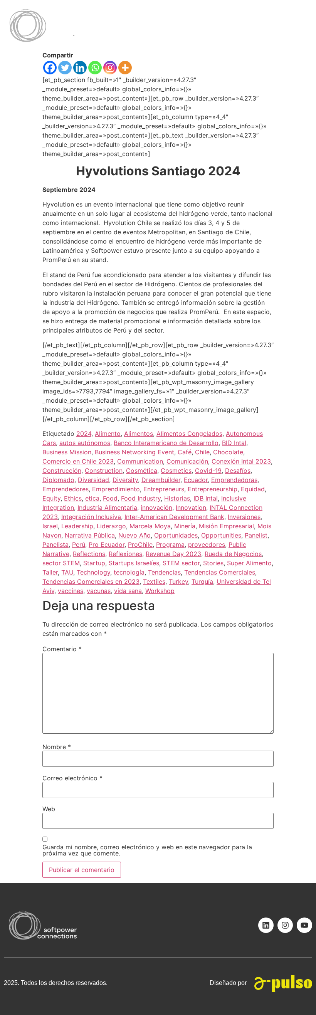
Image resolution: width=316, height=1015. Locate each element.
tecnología (129, 572)
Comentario (62, 649)
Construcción (61, 470)
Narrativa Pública (90, 535)
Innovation (191, 507)
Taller (50, 572)
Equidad (253, 489)
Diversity (125, 480)
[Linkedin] (80, 67)
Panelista (55, 544)
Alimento (108, 433)
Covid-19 (208, 470)
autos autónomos (84, 443)
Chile (202, 452)
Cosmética (141, 470)
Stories (213, 563)
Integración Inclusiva (91, 517)
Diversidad (93, 480)
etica (92, 498)
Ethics (73, 498)
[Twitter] (65, 67)
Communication (140, 461)
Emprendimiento (116, 489)
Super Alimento (249, 563)
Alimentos (138, 433)
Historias (177, 498)
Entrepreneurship (212, 489)
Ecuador (196, 480)
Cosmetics (176, 470)
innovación (156, 507)
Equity (51, 498)
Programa (170, 544)
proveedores (206, 544)
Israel (50, 526)
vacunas (99, 591)
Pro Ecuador (106, 544)
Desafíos (237, 470)
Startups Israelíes (134, 563)
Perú (78, 544)
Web (48, 809)
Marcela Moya (150, 526)
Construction (104, 470)
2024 (83, 433)
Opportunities (221, 535)
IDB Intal (205, 498)
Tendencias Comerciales (219, 572)
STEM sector (181, 563)
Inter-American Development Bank (174, 517)
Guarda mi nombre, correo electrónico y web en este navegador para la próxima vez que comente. (147, 850)
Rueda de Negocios (233, 554)
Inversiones (244, 517)
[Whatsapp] (95, 67)
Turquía (202, 581)
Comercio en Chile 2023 (78, 461)
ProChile (140, 544)
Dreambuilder (160, 480)
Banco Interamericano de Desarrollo (166, 443)
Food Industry (141, 498)
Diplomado (58, 480)
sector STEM (61, 563)
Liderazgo (111, 526)
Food (110, 498)
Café (185, 452)
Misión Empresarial (226, 526)
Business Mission (66, 452)
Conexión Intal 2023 (241, 461)
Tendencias (164, 572)
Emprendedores (65, 489)
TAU (67, 572)
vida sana (128, 591)
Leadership (77, 526)
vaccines (70, 591)
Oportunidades (176, 535)
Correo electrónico (72, 778)
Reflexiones (125, 554)
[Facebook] (50, 67)
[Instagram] (110, 67)
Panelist (256, 535)
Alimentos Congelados (189, 433)
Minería (184, 526)
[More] (125, 67)
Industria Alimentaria (107, 507)
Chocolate (228, 452)
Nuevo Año (134, 535)
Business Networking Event (134, 452)
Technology (93, 572)
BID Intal (234, 443)
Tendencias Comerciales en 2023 (91, 581)
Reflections (89, 554)
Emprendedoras (234, 480)
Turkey (178, 581)
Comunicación (187, 461)
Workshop (160, 591)
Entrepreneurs (163, 489)
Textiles (154, 581)
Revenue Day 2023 (173, 554)
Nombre (56, 747)
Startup (94, 563)
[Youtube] (304, 925)
